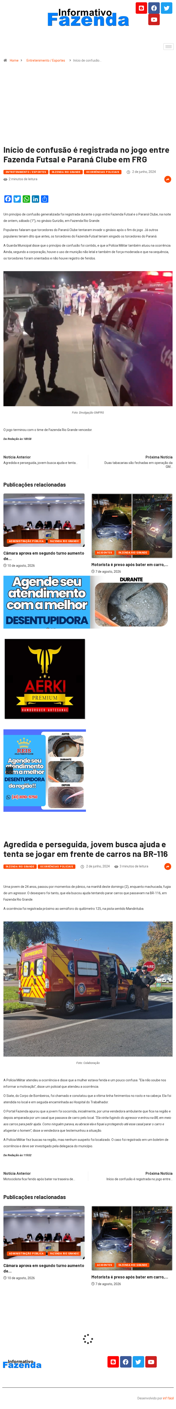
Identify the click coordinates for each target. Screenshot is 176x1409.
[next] (80, 679)
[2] (47, 716)
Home (14, 60)
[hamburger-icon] (168, 46)
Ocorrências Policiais (102, 172)
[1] (88, 624)
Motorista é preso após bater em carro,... (41, 564)
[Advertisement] (88, 106)
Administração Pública (114, 548)
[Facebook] (154, 8)
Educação (145, 548)
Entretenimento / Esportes (46, 60)
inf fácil (168, 1398)
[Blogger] (141, 8)
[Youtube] (154, 19)
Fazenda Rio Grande (66, 172)
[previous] (9, 679)
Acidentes (16, 552)
